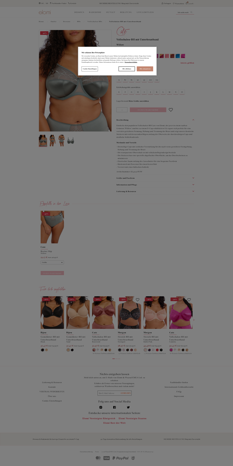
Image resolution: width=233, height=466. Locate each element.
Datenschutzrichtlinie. (131, 62)
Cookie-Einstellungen (90, 69)
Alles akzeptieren (145, 69)
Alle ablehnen (126, 69)
